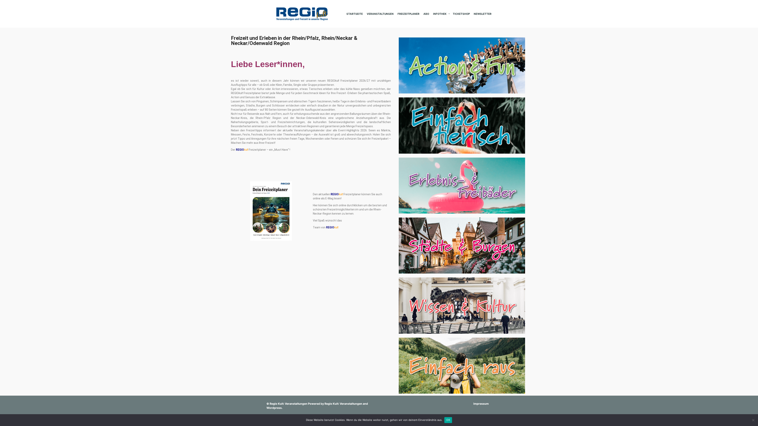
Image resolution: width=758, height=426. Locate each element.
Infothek (440, 13)
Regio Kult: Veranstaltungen (288, 403)
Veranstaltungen (380, 13)
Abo (426, 13)
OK (448, 419)
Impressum (481, 403)
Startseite (354, 13)
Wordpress (274, 407)
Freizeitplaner (408, 13)
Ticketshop (461, 13)
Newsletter (483, 13)
